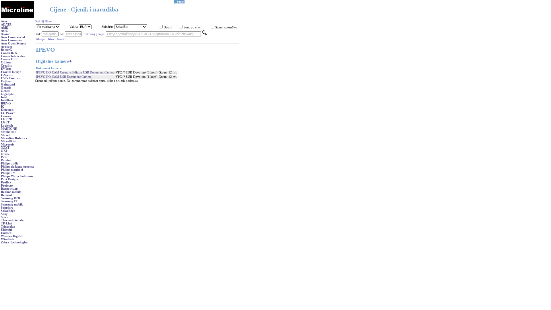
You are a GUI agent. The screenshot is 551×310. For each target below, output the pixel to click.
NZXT (5, 147)
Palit (4, 157)
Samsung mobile (12, 204)
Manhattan (8, 131)
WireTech (7, 239)
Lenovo (6, 116)
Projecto (7, 185)
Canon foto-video (13, 56)
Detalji (168, 27)
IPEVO (6, 103)
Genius (5, 90)
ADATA (6, 24)
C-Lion (6, 62)
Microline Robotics (14, 138)
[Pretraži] (204, 34)
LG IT (5, 122)
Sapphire (7, 207)
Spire (4, 217)
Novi (60, 39)
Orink (5, 154)
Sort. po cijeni (193, 27)
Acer (4, 21)
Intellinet (7, 100)
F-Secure (7, 75)
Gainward (8, 84)
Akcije (40, 39)
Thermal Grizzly (12, 220)
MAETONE (9, 128)
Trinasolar (8, 226)
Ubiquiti (6, 229)
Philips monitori (12, 169)
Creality (6, 65)
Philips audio (10, 163)
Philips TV (8, 173)
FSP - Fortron (10, 78)
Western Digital (11, 236)
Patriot (6, 160)
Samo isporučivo (226, 27)
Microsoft (7, 144)
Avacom (6, 46)
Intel (4, 97)
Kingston (7, 109)
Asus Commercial (13, 37)
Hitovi (50, 39)
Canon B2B (9, 53)
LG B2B (6, 119)
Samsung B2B (10, 198)
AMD (4, 27)
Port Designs (9, 179)
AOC (4, 30)
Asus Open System (13, 43)
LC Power (8, 113)
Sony (4, 214)
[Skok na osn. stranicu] (17, 17)
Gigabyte (7, 94)
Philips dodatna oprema (17, 166)
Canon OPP (9, 59)
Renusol (6, 195)
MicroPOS (8, 141)
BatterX (6, 49)
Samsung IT (9, 201)
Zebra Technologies (14, 242)
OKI (4, 150)
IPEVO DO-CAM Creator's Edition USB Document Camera (75, 72)
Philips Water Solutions (17, 176)
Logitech (7, 125)
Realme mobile (11, 191)
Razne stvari (9, 188)
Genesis (6, 87)
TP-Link (6, 223)
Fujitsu (6, 81)
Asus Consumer (11, 40)
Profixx (6, 182)
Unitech (6, 233)
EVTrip (6, 68)
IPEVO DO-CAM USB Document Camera (64, 76)
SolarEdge (8, 210)
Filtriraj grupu (94, 34)
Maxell (5, 135)
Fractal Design (11, 71)
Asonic (5, 34)
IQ (3, 106)
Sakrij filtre (43, 21)
